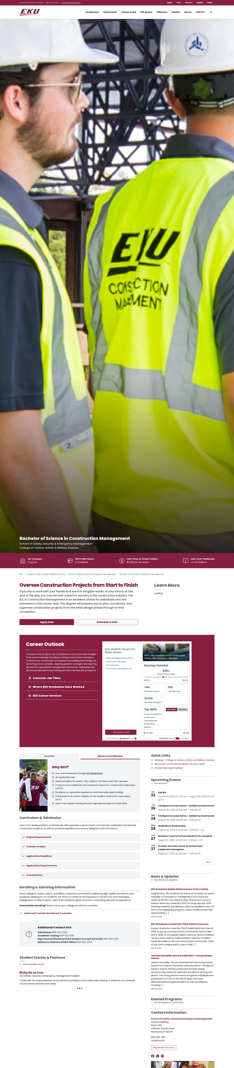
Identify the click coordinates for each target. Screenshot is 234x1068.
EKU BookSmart (94, 773)
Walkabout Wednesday (172, 825)
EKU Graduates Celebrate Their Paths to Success (179, 924)
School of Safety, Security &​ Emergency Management (92, 574)
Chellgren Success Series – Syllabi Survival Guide (186, 805)
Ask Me (162, 792)
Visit (179, 2)
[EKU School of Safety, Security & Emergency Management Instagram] (163, 1056)
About (187, 12)
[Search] (211, 12)
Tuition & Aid (128, 12)
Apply (169, 2)
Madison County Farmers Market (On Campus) (185, 836)
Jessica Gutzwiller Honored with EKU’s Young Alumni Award (181, 957)
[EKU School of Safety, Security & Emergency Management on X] (158, 1056)
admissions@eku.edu (71, 2)
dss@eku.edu (158, 1040)
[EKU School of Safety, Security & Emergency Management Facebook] (153, 1056)
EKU (21, 574)
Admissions (110, 12)
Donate (188, 2)
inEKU (209, 2)
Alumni (176, 12)
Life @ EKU (146, 12)
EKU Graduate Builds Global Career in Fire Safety (179, 889)
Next (208, 862)
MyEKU (200, 2)
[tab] (49, 756)
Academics (92, 12)
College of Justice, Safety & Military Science (45, 574)
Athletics (162, 12)
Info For (200, 12)
